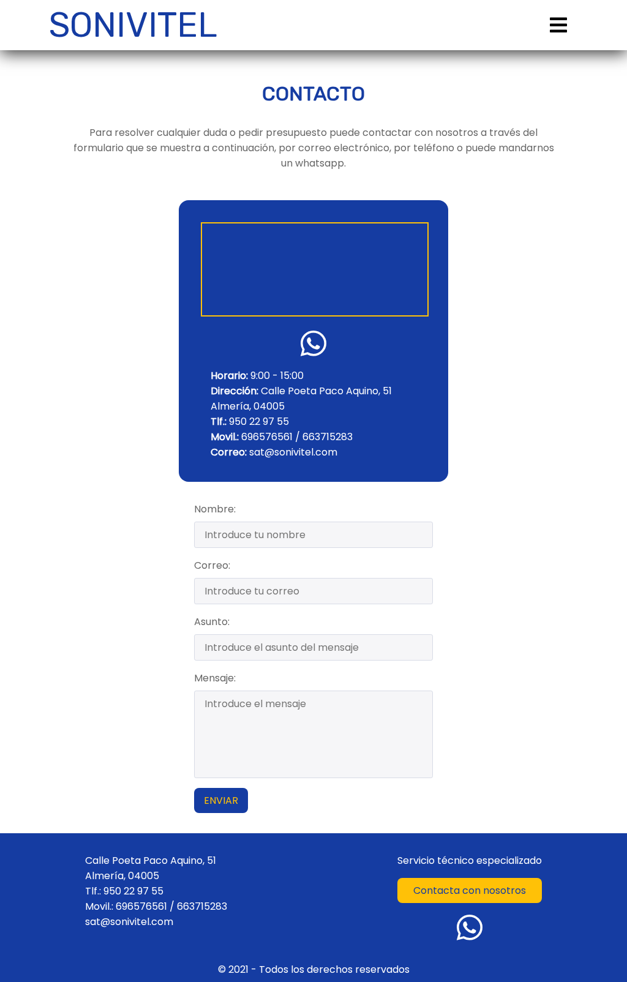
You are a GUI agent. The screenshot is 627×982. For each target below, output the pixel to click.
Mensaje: (215, 678)
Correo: (212, 565)
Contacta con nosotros (469, 890)
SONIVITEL (133, 25)
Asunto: (212, 622)
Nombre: (215, 509)
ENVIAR (221, 800)
